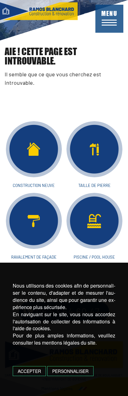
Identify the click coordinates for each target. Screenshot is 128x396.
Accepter (29, 371)
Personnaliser (70, 371)
